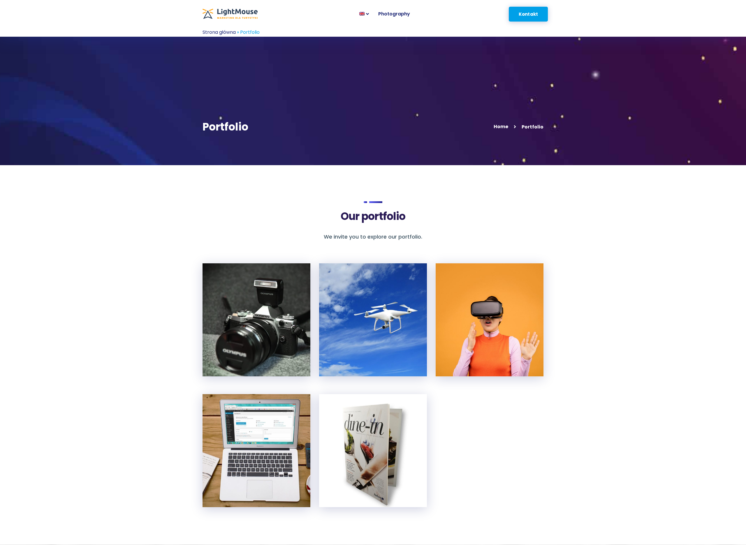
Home (501, 126)
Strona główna (219, 32)
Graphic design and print (368, 490)
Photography (233, 359)
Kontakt (528, 14)
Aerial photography (360, 359)
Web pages (230, 490)
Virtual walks (466, 359)
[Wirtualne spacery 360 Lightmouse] (230, 14)
